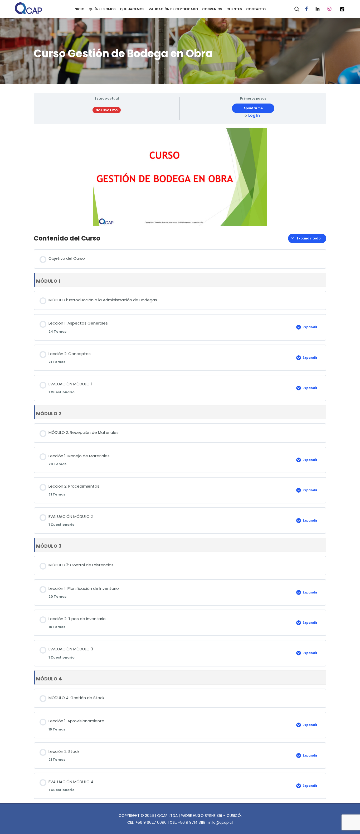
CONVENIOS (212, 9)
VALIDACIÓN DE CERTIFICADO (173, 9)
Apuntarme (253, 108)
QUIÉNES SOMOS (102, 9)
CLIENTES (234, 9)
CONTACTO (256, 9)
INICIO (79, 9)
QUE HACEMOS (132, 9)
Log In (254, 115)
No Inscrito (107, 110)
